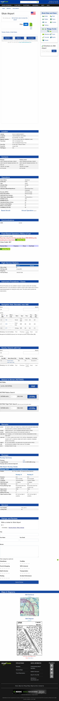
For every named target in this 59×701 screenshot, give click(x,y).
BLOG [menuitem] (48, 5)
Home (3, 8)
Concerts (46, 37)
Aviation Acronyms (35, 671)
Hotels (46, 16)
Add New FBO (21, 240)
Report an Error (34, 686)
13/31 (24, 460)
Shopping (18, 666)
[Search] (37, 2)
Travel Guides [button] (31, 38)
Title (1, 532)
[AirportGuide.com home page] (4, 2)
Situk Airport (16, 8)
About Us (21, 686)
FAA (21, 24)
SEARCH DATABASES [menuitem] (7, 5)
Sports (53, 37)
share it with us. (30, 658)
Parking (46, 25)
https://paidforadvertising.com (25, 42)
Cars (45, 22)
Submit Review (19, 582)
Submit (54, 51)
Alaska (7, 32)
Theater (46, 40)
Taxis (53, 16)
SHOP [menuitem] (42, 5)
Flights (46, 19)
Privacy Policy (27, 686)
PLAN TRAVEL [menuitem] (26, 5)
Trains (53, 19)
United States (13, 32)
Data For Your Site (35, 674)
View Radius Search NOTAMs (32, 397)
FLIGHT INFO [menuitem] (17, 5)
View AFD (31, 28)
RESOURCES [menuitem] (35, 5)
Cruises (54, 22)
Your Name (2, 537)
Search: (37, 307)
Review (2, 544)
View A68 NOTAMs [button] (33, 386)
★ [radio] (1, 563)
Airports (9, 8)
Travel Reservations (20, 673)
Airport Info (7, 38)
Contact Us (41, 686)
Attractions (47, 34)
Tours (53, 34)
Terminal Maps (19, 669)
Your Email (22, 537)
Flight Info (19, 38)
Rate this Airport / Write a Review (16, 527)
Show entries (1, 310)
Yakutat (3, 32)
